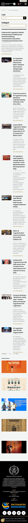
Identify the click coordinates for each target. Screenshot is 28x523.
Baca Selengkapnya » (7, 54)
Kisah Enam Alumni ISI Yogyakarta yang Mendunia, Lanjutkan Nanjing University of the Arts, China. (19, 99)
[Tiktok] (24, 513)
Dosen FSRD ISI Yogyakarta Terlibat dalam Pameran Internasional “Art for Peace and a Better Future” (19, 130)
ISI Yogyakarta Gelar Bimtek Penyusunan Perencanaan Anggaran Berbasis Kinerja (19, 201)
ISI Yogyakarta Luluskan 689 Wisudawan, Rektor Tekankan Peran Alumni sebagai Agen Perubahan (18, 64)
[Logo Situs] (3, 4)
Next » (17, 353)
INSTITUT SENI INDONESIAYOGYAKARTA (9, 4)
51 (14, 353)
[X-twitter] (5, 513)
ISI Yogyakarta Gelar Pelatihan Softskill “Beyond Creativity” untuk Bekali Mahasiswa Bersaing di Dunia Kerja (19, 162)
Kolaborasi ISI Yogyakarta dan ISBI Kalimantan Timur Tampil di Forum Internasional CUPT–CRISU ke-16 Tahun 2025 (19, 266)
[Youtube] (19, 513)
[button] (23, 1)
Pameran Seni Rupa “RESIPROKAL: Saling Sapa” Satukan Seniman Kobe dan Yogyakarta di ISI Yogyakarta (19, 300)
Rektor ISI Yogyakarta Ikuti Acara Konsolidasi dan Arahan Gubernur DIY (19, 235)
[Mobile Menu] (26, 4)
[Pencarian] (24, 18)
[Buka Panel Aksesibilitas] (3, 520)
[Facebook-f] (14, 513)
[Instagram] (9, 513)
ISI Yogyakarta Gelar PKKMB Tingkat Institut (18, 330)
